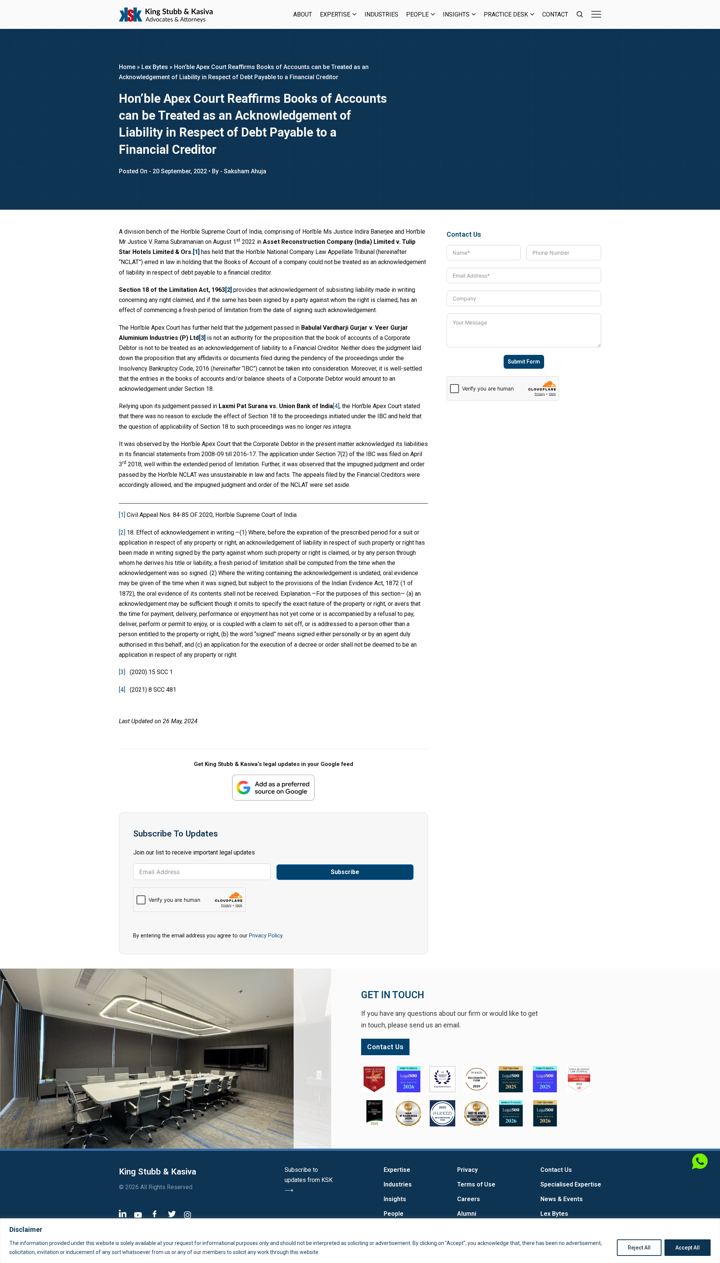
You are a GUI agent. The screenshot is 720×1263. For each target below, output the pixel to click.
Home (127, 67)
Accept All (687, 1248)
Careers (468, 1199)
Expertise (335, 14)
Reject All (639, 1248)
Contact (555, 14)
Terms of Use (476, 1184)
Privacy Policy (265, 936)
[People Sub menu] (433, 14)
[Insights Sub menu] (474, 14)
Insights (456, 14)
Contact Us (556, 1169)
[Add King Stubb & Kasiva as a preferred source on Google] (273, 787)
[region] (360, 1240)
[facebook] (154, 1213)
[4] (336, 406)
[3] (122, 672)
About (302, 14)
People (417, 14)
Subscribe (345, 872)
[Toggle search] (580, 14)
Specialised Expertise (570, 1184)
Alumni (466, 1213)
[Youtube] (138, 1215)
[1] (122, 514)
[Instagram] (187, 1215)
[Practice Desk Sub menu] (532, 14)
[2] (122, 532)
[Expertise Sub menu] (354, 14)
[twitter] (172, 1214)
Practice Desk (506, 14)
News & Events (561, 1199)
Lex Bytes (154, 67)
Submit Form (524, 362)
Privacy (467, 1169)
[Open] (596, 14)
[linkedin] (122, 1213)
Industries (381, 14)
